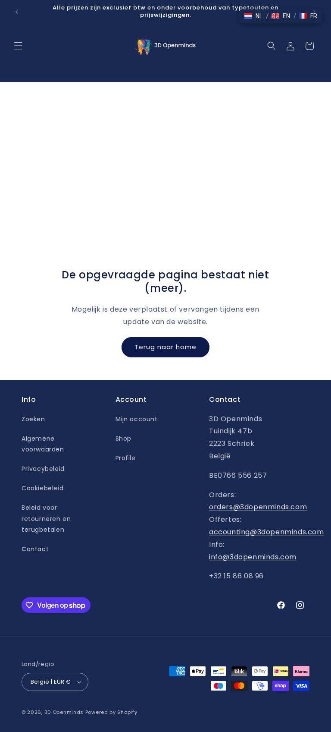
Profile (126, 458)
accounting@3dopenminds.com (266, 532)
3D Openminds (64, 712)
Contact (35, 549)
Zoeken (33, 419)
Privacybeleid (43, 468)
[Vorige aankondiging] (16, 11)
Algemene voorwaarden (43, 444)
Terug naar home (165, 346)
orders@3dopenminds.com (258, 507)
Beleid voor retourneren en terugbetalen (46, 518)
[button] (18, 45)
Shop (123, 438)
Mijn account (137, 419)
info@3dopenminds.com (253, 557)
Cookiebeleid (42, 488)
